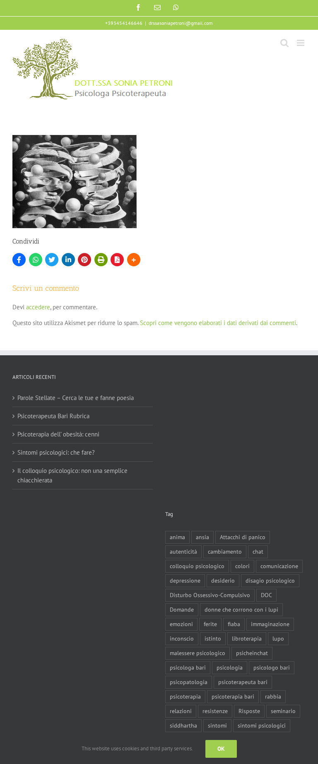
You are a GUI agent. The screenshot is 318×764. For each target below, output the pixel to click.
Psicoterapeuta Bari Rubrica (53, 416)
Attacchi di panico (242, 537)
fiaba (234, 624)
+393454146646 (123, 23)
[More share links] (133, 259)
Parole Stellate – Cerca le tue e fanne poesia (75, 398)
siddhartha (183, 725)
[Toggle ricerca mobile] (284, 43)
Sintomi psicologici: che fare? (56, 452)
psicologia (230, 667)
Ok (221, 748)
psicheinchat (252, 653)
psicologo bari (271, 667)
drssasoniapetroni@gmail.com (181, 23)
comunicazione (279, 566)
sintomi (217, 725)
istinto (213, 638)
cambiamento (225, 551)
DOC (266, 595)
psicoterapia (185, 696)
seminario (283, 711)
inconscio (182, 638)
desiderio (223, 580)
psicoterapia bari (233, 696)
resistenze (215, 711)
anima (177, 537)
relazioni (181, 711)
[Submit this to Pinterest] (84, 259)
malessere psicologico (197, 653)
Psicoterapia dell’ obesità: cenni (58, 434)
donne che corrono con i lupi (241, 609)
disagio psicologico (270, 580)
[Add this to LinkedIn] (68, 259)
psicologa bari (188, 667)
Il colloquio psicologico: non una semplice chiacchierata (72, 475)
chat (258, 551)
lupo (278, 638)
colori (242, 566)
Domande (182, 609)
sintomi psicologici (262, 725)
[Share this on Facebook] (19, 259)
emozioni (181, 624)
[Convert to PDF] (117, 259)
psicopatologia (188, 682)
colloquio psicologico (197, 566)
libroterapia (247, 638)
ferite (210, 624)
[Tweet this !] (51, 259)
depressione (185, 580)
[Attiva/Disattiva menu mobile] (301, 43)
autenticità (183, 551)
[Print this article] (101, 259)
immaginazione (270, 624)
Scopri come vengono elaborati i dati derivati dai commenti (218, 323)
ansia (202, 537)
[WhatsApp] (35, 259)
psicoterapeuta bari (242, 682)
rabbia (273, 696)
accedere (38, 307)
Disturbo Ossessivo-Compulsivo (210, 595)
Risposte (249, 711)
